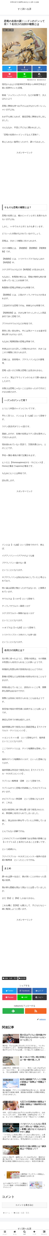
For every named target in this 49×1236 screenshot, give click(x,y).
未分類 (23, 978)
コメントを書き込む (24, 1205)
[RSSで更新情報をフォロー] (36, 1011)
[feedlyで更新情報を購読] (13, 1011)
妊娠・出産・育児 (11, 978)
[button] (39, 75)
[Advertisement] (24, 179)
